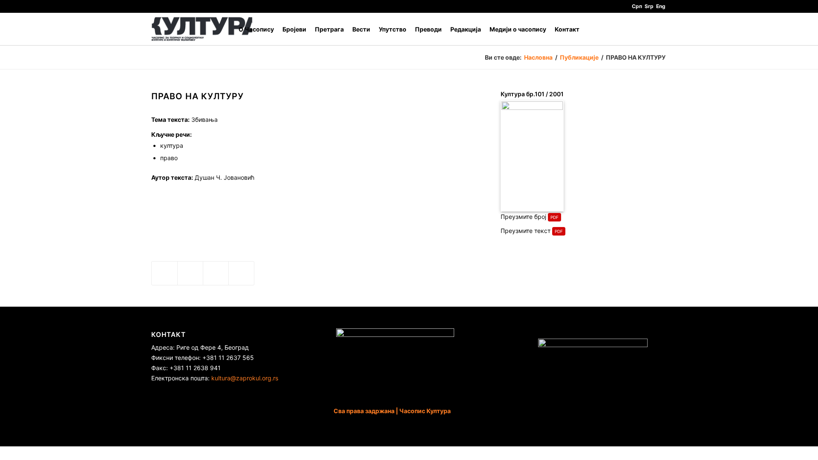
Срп (637, 6)
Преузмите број (523, 216)
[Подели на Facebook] (164, 273)
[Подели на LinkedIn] (215, 273)
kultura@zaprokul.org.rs (244, 378)
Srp (649, 6)
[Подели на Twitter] (190, 273)
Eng (660, 6)
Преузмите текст (525, 230)
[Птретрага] (658, 29)
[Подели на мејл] (241, 273)
